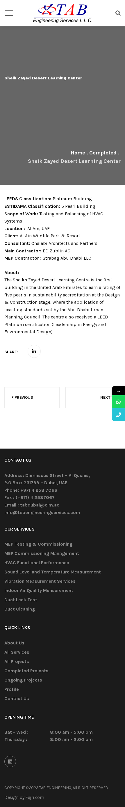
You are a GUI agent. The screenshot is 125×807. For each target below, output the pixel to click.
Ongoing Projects (23, 680)
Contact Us (16, 698)
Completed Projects (26, 670)
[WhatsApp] (118, 401)
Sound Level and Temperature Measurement (52, 572)
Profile (11, 689)
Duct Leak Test (20, 599)
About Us (14, 643)
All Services (16, 652)
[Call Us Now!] (118, 414)
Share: (11, 351)
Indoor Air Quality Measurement (38, 590)
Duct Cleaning (19, 609)
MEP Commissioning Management (41, 553)
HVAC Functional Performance (36, 562)
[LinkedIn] (10, 761)
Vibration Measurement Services (40, 581)
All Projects (16, 661)
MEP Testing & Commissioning (38, 544)
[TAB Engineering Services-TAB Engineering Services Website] (62, 13)
